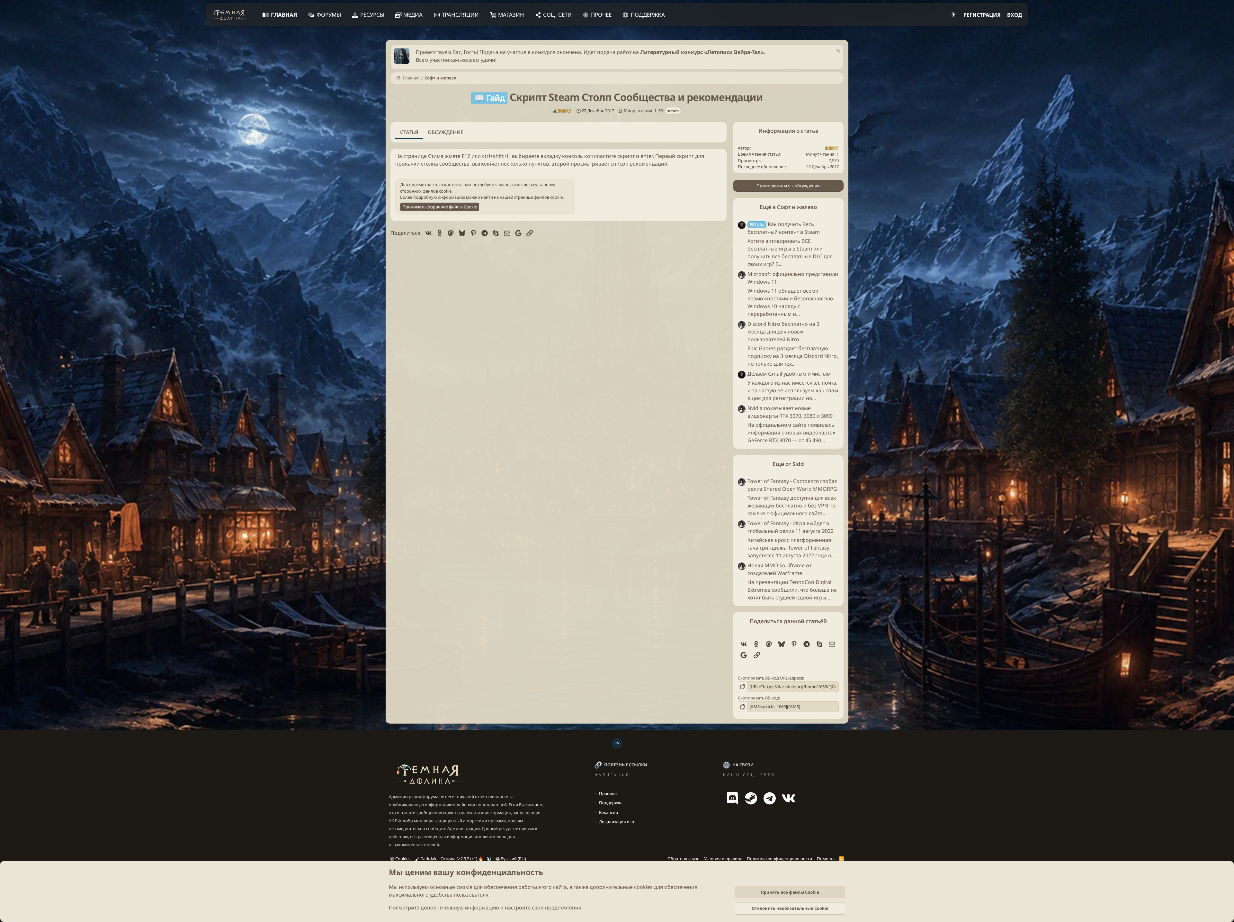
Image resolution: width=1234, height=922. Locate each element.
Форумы (329, 14)
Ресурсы (372, 14)
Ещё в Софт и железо (788, 207)
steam (673, 111)
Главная (284, 14)
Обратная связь (683, 859)
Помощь (826, 859)
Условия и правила (723, 859)
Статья (409, 132)
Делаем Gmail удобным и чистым (789, 373)
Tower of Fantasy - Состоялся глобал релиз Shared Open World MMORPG (792, 485)
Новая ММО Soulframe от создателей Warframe (779, 569)
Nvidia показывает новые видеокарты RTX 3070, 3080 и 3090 (790, 412)
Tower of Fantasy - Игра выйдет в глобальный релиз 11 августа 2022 (790, 527)
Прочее (601, 14)
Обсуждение (445, 132)
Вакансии (608, 812)
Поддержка (648, 14)
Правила (608, 793)
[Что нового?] (953, 15)
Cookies (402, 859)
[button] (489, 858)
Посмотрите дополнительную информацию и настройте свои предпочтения (485, 907)
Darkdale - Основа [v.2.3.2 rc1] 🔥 (451, 859)
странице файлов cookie (538, 197)
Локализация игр (616, 822)
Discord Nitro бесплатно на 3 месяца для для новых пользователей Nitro (783, 331)
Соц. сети (557, 14)
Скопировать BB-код (758, 698)
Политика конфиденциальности (779, 859)
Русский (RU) (513, 859)
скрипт (626, 156)
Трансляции (460, 14)
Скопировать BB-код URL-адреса (770, 678)
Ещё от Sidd (788, 464)
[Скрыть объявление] (837, 51)
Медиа (413, 14)
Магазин (511, 14)
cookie (464, 886)
